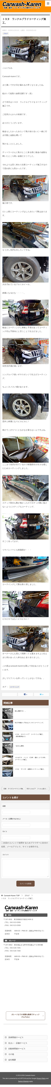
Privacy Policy (41, 1078)
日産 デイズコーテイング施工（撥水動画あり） (15, 789)
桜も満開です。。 (21, 711)
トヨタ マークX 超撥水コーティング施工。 (30, 769)
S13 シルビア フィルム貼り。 (37, 789)
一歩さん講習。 (20, 746)
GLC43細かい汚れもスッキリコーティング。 (30, 722)
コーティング (14, 687)
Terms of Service (23, 1081)
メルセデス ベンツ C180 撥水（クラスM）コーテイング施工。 (30, 758)
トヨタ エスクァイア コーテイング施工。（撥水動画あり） (29, 735)
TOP (12, 895)
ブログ (5, 33)
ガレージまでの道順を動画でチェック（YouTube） (25, 1015)
